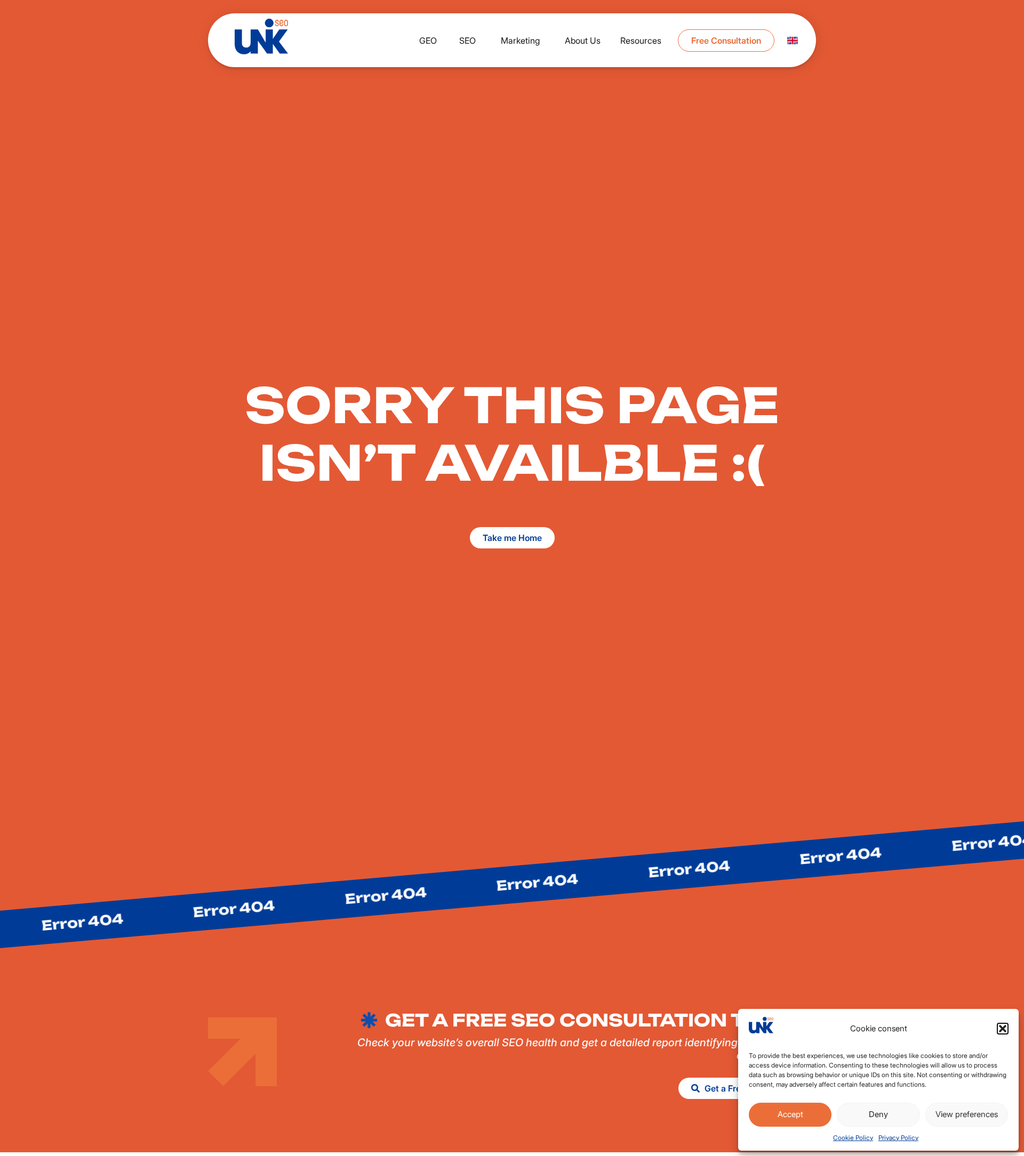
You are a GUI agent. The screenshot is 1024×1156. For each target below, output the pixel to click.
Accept (790, 1114)
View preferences (966, 1114)
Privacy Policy (898, 1138)
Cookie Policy (853, 1138)
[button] (1002, 1028)
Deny (878, 1114)
